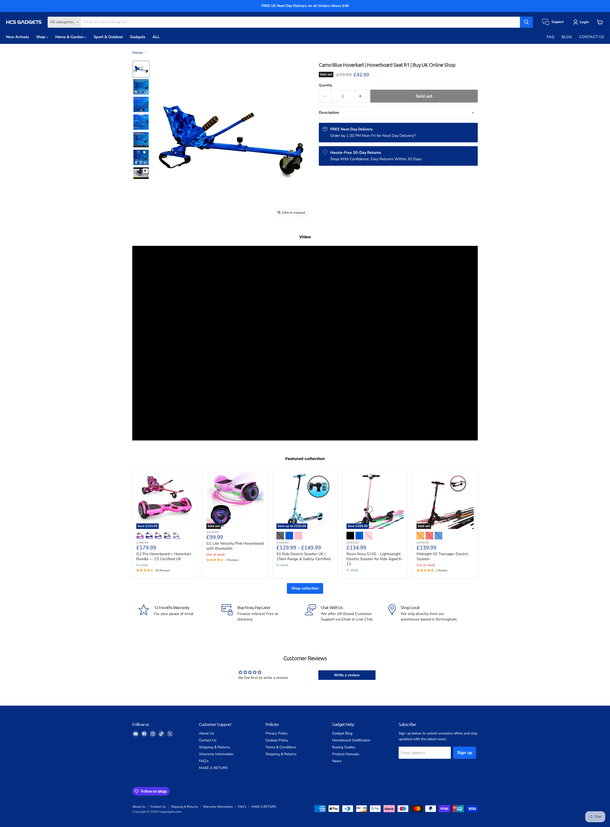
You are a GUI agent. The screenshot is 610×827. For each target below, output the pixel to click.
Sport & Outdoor (108, 37)
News (336, 761)
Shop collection (305, 588)
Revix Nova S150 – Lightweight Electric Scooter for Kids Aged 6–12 (374, 559)
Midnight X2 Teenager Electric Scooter (442, 556)
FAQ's (203, 761)
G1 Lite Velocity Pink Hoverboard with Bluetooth (235, 546)
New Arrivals (17, 37)
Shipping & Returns (214, 747)
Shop (41, 37)
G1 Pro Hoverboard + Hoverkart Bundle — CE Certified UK (163, 556)
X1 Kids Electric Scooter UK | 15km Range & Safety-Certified (303, 556)
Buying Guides (343, 747)
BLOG (567, 37)
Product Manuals (345, 754)
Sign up (464, 752)
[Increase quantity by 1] (360, 96)
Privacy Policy (276, 733)
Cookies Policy (276, 740)
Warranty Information (216, 754)
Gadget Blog (342, 733)
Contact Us (207, 740)
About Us (206, 733)
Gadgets (137, 37)
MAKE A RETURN (213, 767)
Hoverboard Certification (351, 740)
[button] (582, 22)
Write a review (347, 675)
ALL (156, 37)
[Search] (526, 22)
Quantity (325, 85)
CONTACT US (591, 37)
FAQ (550, 37)
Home (137, 53)
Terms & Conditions (280, 747)
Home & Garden (70, 37)
